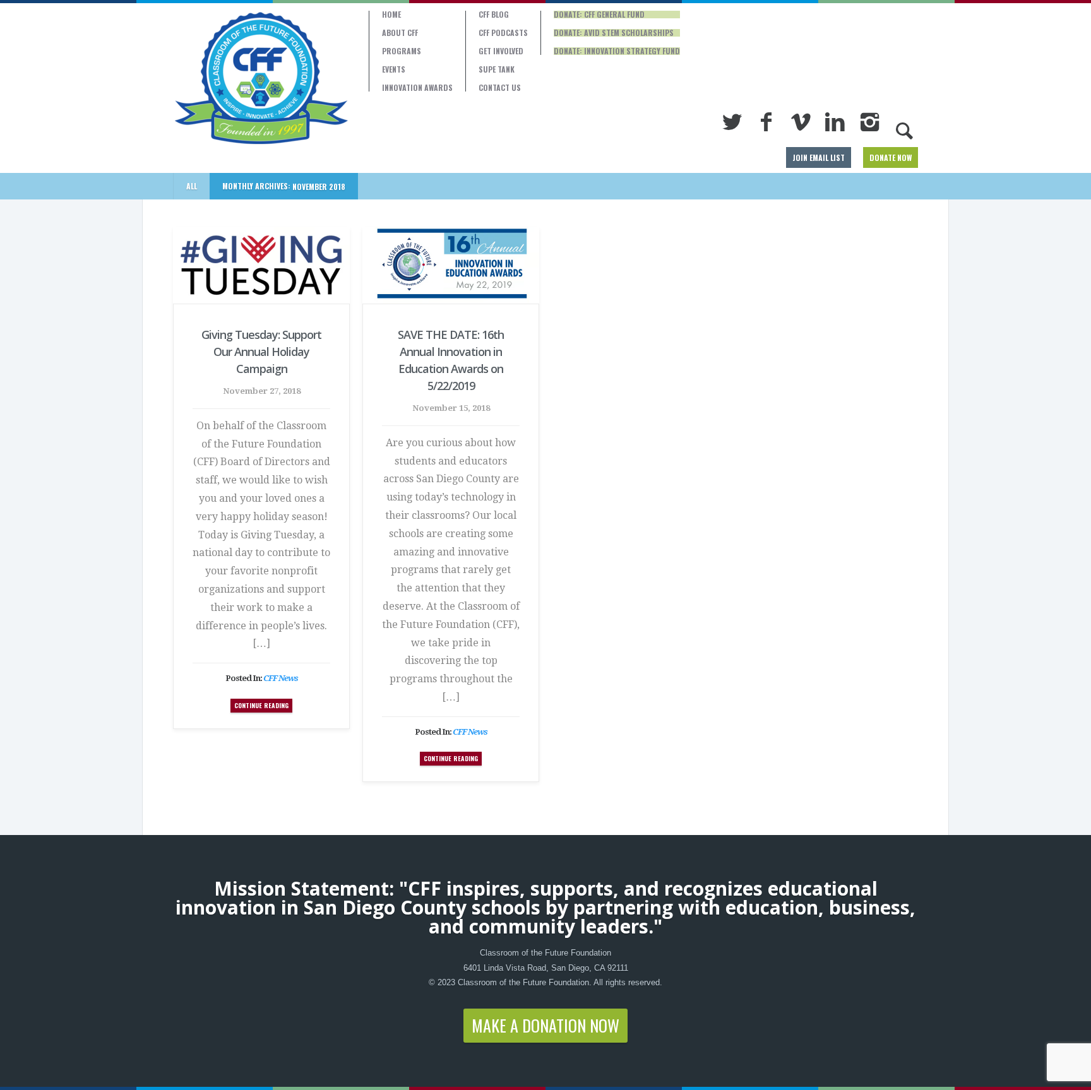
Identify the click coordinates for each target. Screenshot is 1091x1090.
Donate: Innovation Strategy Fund (617, 51)
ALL (191, 186)
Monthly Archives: (283, 186)
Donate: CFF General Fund (599, 14)
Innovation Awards (417, 88)
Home (391, 14)
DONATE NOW (890, 157)
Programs (401, 51)
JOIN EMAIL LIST (818, 157)
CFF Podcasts (503, 33)
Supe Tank (497, 69)
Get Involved (501, 51)
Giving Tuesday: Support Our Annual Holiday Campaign (261, 351)
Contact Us (500, 88)
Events (393, 69)
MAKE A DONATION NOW (545, 1025)
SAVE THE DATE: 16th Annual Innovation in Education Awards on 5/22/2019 (451, 360)
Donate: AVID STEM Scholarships (614, 33)
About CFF (400, 33)
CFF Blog (494, 14)
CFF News (280, 678)
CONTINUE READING (261, 705)
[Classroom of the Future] (261, 78)
